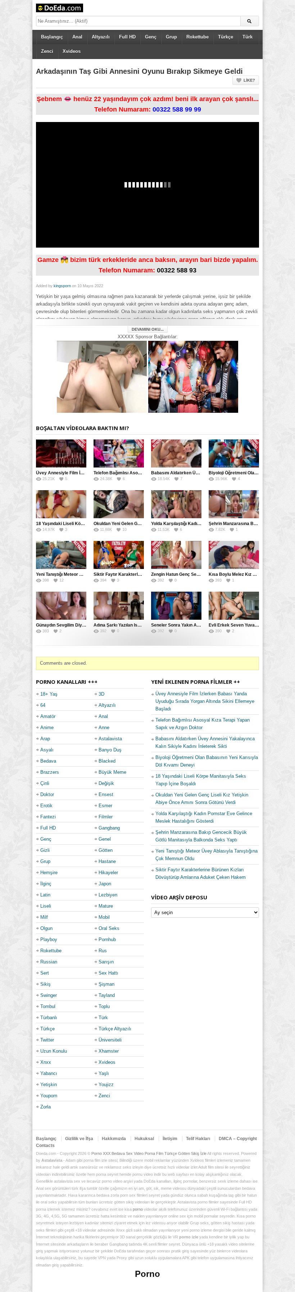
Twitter (47, 1040)
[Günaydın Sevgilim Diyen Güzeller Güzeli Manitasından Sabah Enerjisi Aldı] (61, 606)
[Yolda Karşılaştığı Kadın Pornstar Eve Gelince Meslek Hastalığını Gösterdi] (176, 504)
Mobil (104, 917)
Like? (249, 80)
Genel (105, 839)
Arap (45, 738)
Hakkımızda (114, 1138)
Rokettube (197, 37)
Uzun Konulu (53, 1051)
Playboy (48, 939)
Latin (45, 895)
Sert (44, 973)
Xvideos (72, 51)
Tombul (47, 1006)
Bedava (48, 761)
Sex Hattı (108, 973)
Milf (44, 917)
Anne (104, 727)
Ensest (106, 794)
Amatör (47, 716)
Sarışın (106, 962)
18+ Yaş (49, 694)
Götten (106, 850)
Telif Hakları (198, 1138)
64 (42, 705)
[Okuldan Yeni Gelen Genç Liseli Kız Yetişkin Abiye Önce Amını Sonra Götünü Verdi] (119, 504)
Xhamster (109, 1051)
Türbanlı (48, 1017)
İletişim (170, 1138)
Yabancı (48, 1073)
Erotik (46, 805)
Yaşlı (104, 1073)
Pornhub (107, 939)
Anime (47, 727)
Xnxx (45, 1062)
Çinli (44, 783)
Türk (247, 37)
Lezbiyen (108, 895)
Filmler (106, 816)
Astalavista (110, 738)
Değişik (106, 783)
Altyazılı (101, 37)
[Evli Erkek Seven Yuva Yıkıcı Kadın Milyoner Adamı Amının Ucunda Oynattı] (234, 606)
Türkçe (225, 37)
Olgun (46, 928)
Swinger (48, 995)
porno (138, 1209)
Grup (171, 37)
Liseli (45, 906)
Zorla (45, 1107)
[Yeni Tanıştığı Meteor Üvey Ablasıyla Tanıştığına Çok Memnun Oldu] (61, 555)
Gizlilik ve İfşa (79, 1138)
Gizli (45, 850)
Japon (105, 883)
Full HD (127, 37)
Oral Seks (109, 928)
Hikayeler (108, 872)
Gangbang (109, 828)
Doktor (47, 794)
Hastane (107, 861)
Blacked (107, 761)
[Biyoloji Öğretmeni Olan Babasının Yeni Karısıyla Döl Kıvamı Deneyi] (234, 453)
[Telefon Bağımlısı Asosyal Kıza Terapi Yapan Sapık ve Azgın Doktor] (119, 453)
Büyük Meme (112, 772)
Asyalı (47, 750)
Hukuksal (144, 1138)
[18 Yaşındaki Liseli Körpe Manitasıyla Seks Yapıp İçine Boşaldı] (61, 504)
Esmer (105, 805)
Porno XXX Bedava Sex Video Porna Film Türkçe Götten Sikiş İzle (148, 1153)
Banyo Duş (110, 750)
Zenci (47, 51)
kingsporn (62, 286)
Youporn (48, 1095)
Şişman (106, 984)
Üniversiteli (110, 1040)
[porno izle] (193, 376)
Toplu (104, 1006)
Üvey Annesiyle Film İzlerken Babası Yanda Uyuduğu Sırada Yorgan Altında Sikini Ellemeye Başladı (204, 701)
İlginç (45, 883)
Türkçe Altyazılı (115, 1028)
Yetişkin (48, 1084)
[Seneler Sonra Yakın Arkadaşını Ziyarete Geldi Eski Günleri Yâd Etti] (176, 606)
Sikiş (45, 984)
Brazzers (49, 772)
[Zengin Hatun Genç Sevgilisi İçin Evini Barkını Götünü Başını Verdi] (176, 555)
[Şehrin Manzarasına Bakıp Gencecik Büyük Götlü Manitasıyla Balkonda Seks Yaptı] (234, 504)
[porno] (102, 376)
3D (101, 694)
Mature (106, 906)
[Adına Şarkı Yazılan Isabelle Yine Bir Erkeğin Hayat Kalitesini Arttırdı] (119, 606)
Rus (103, 950)
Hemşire (49, 872)
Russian (48, 962)
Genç (150, 37)
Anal (77, 37)
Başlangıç (52, 37)
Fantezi (48, 816)
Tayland (107, 995)
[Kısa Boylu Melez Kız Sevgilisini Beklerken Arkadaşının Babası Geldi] (234, 555)
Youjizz (106, 1084)
